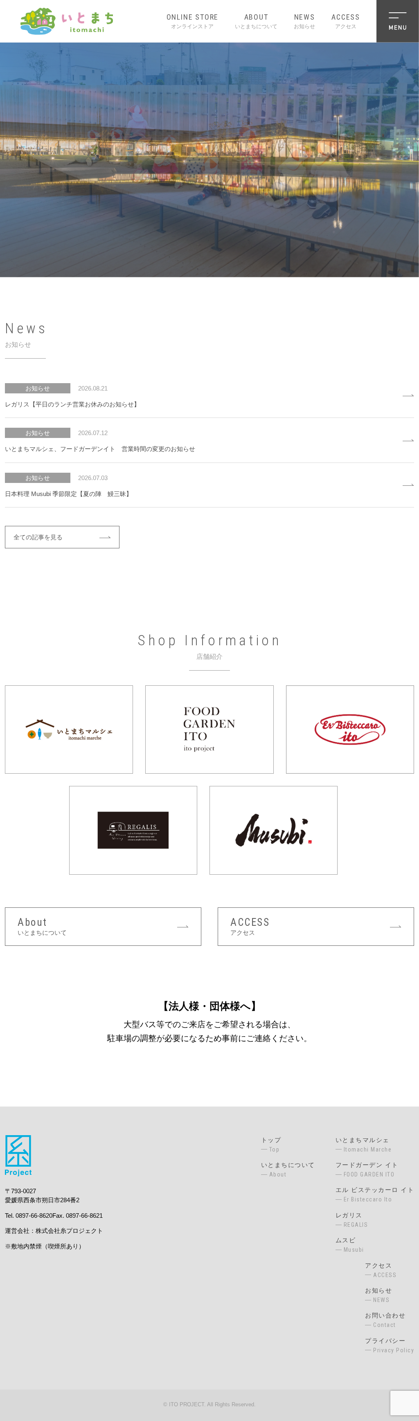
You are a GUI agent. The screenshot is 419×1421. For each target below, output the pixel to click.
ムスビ (350, 1245)
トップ (271, 1144)
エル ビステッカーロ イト (375, 1194)
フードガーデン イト (367, 1169)
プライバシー (389, 1345)
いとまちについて (256, 21)
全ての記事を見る (38, 537)
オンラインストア (193, 21)
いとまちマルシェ (364, 1144)
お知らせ (304, 21)
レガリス (352, 1220)
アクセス (345, 21)
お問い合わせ (385, 1320)
